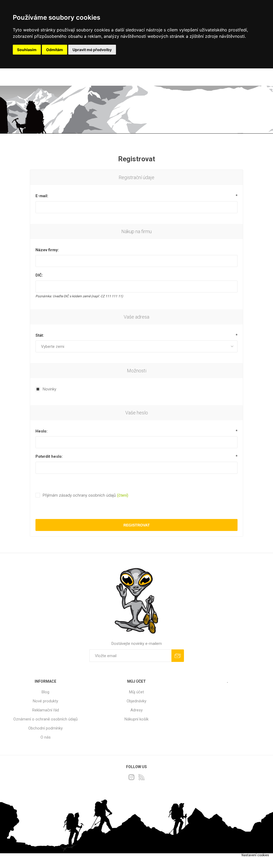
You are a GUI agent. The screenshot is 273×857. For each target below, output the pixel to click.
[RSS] (141, 777)
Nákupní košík (136, 719)
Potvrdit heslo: (49, 456)
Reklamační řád (45, 710)
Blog (45, 692)
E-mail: (41, 195)
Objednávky (136, 701)
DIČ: (39, 275)
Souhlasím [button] (27, 49)
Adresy (136, 710)
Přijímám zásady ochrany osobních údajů (79, 495)
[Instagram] (131, 777)
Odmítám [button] (54, 49)
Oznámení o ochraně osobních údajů (45, 719)
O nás (46, 737)
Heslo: (41, 431)
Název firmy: (47, 250)
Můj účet (136, 692)
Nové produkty (45, 701)
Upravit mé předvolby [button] (92, 49)
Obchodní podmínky (45, 728)
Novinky (49, 389)
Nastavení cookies (255, 855)
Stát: (39, 335)
